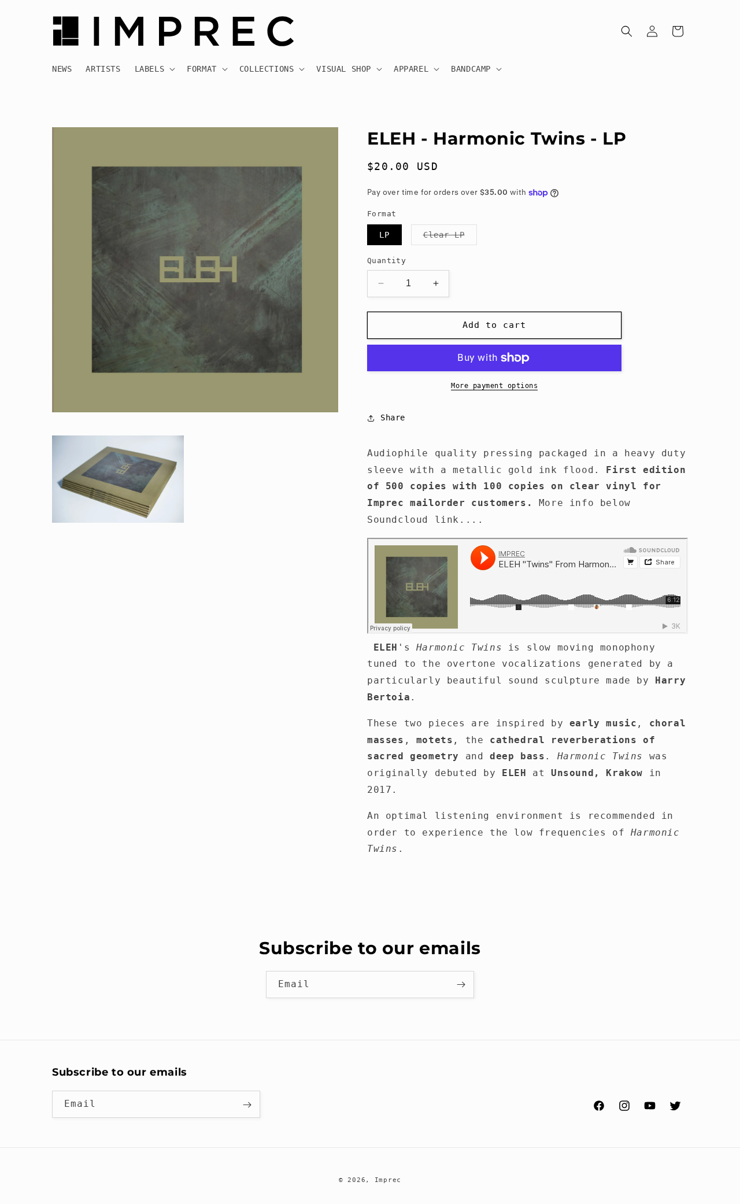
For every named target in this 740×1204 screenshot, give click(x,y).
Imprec (388, 1180)
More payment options (494, 386)
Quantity (386, 260)
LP (384, 234)
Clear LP (450, 237)
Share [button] (392, 417)
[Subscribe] (460, 984)
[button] (154, 69)
